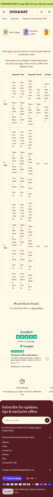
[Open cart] (49, 12)
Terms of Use (34, 427)
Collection (15, 19)
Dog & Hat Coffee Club (18, 489)
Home (4, 19)
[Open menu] (4, 12)
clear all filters (37, 308)
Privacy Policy (8, 430)
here (9, 51)
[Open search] (41, 12)
